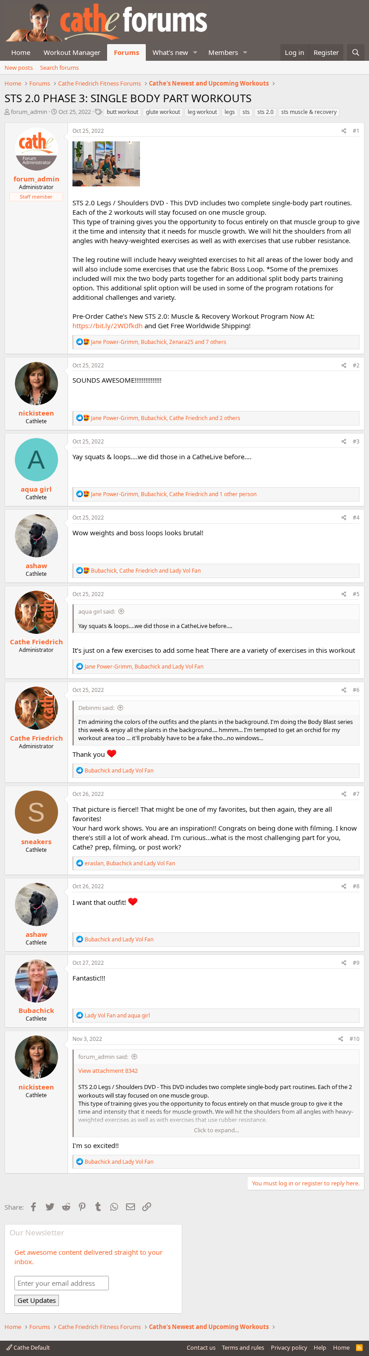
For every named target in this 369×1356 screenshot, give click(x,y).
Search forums (59, 67)
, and (146, 570)
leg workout (202, 112)
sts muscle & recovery (309, 112)
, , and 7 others (158, 342)
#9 (356, 963)
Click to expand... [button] (216, 1130)
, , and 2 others (165, 418)
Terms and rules (243, 1347)
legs (230, 112)
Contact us (201, 1347)
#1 (356, 131)
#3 (356, 441)
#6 (356, 690)
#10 (355, 1039)
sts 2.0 (265, 112)
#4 (356, 517)
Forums (126, 52)
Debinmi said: (96, 708)
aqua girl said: (96, 611)
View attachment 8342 (108, 1071)
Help (320, 1347)
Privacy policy (289, 1347)
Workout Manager (72, 52)
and (119, 770)
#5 (356, 594)
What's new (170, 52)
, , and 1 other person (173, 494)
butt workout (122, 112)
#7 (356, 794)
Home (20, 52)
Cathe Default (31, 1347)
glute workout (163, 112)
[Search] (355, 52)
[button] (195, 52)
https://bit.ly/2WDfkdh (107, 325)
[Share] (344, 131)
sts (246, 112)
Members (223, 52)
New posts (18, 67)
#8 (356, 886)
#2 (356, 365)
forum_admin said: (103, 1057)
